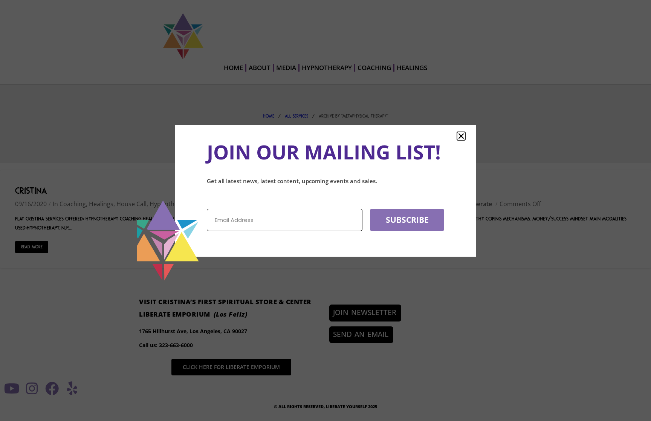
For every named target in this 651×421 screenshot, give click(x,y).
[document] (325, 210)
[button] (461, 136)
